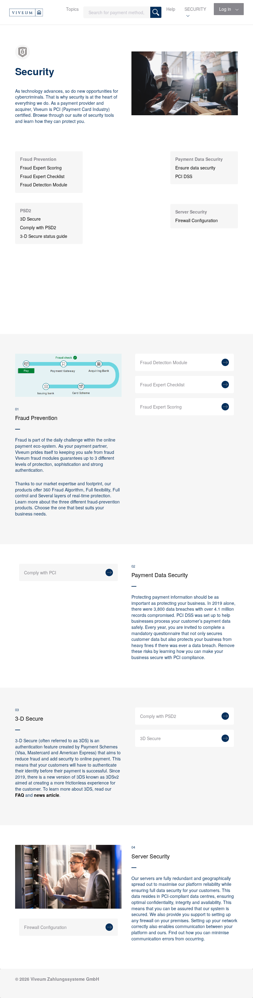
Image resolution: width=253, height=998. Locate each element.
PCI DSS (183, 176)
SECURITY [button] (195, 9)
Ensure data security (195, 168)
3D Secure (30, 219)
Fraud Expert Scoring (41, 168)
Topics (72, 9)
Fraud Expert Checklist (42, 176)
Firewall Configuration (196, 220)
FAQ (19, 795)
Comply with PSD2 (38, 227)
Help (170, 9)
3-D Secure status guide (43, 236)
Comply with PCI (40, 572)
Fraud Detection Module (43, 185)
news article (46, 795)
